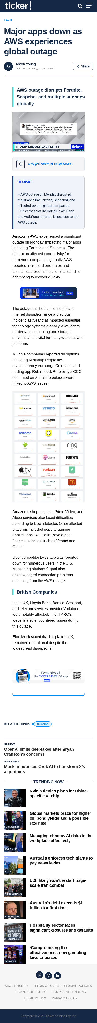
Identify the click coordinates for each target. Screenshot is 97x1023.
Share (85, 66)
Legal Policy (35, 998)
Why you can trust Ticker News (50, 164)
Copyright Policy (31, 992)
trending (42, 724)
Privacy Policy (64, 998)
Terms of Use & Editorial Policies (62, 986)
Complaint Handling (69, 992)
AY (9, 66)
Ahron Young (26, 64)
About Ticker (16, 986)
